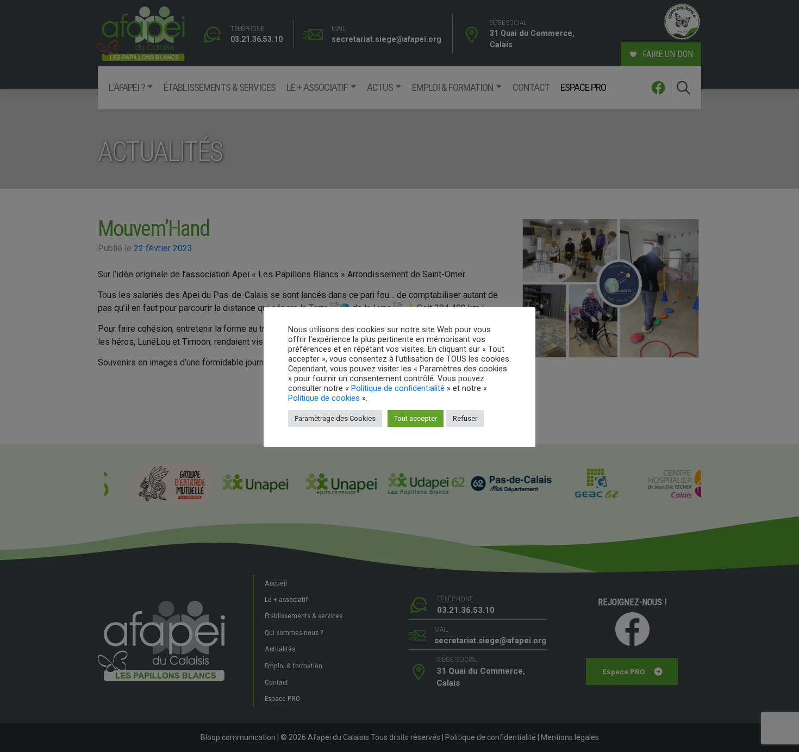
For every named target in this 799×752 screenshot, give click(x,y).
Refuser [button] (465, 418)
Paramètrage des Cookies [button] (335, 418)
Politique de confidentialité (398, 388)
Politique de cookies (324, 398)
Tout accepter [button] (415, 418)
